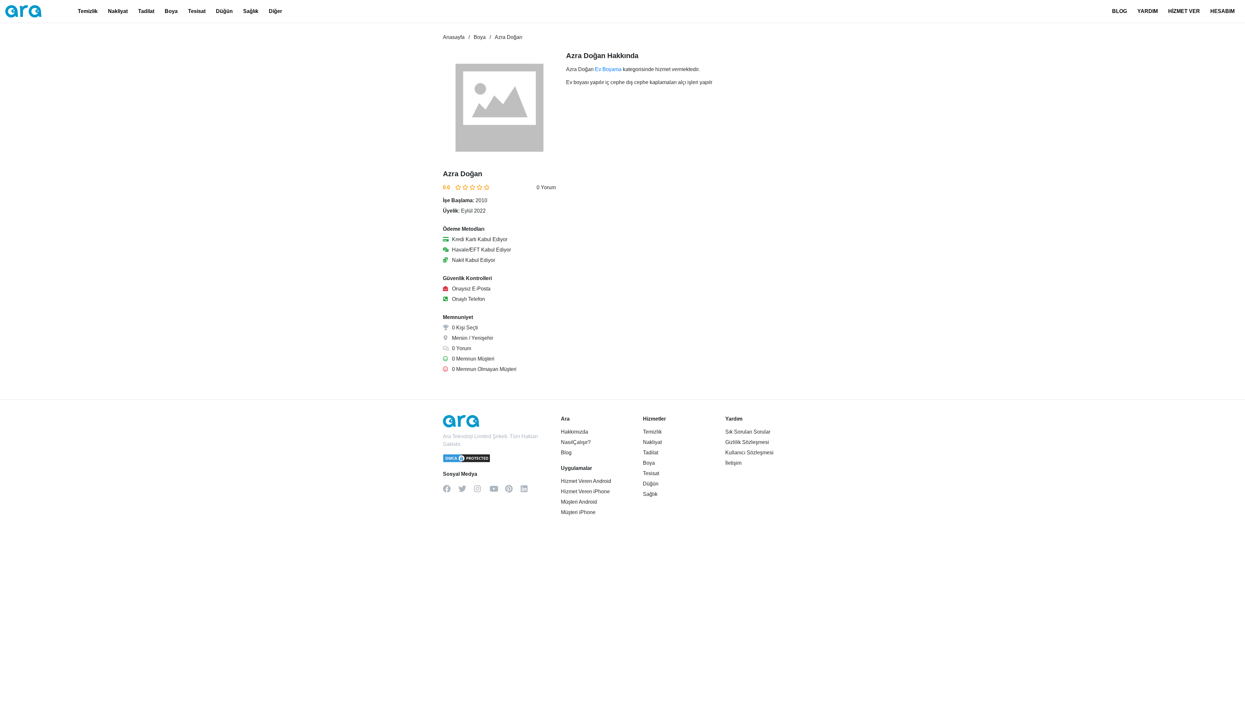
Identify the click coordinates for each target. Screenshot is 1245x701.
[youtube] (497, 491)
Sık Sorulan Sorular (747, 432)
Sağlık (250, 11)
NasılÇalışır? (576, 442)
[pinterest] (513, 491)
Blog (566, 452)
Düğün (224, 11)
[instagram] (482, 491)
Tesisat (197, 11)
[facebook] (450, 491)
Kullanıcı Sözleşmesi (749, 452)
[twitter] (466, 491)
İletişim (733, 463)
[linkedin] (528, 491)
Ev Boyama (608, 69)
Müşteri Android (579, 502)
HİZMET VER (1184, 11)
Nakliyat (118, 11)
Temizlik (88, 11)
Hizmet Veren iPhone (585, 491)
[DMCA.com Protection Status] (467, 461)
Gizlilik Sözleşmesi (747, 442)
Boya (171, 11)
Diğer (275, 11)
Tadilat (146, 11)
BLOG (1119, 11)
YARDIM (1147, 11)
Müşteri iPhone (578, 512)
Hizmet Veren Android (586, 481)
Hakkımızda (574, 432)
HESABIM (1222, 11)
